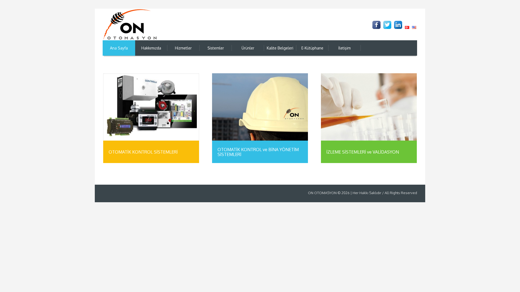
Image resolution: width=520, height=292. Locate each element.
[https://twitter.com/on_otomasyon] (387, 25)
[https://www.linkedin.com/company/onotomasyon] (398, 25)
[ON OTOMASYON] (130, 24)
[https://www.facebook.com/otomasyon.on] (376, 25)
